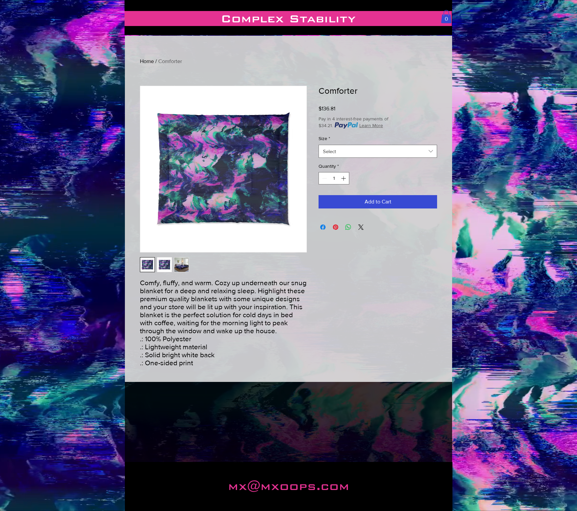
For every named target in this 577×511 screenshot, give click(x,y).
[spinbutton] (334, 178)
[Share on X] (361, 227)
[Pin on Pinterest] (336, 227)
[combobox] (378, 151)
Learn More (371, 125)
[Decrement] (324, 178)
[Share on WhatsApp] (348, 227)
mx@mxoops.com (288, 486)
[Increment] (344, 178)
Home (147, 61)
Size (324, 138)
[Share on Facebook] (323, 227)
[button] (446, 16)
